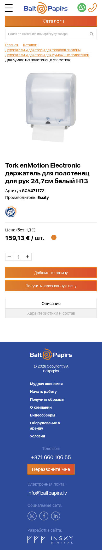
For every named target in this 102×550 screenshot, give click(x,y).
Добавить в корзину (51, 273)
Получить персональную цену (51, 286)
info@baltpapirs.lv (47, 493)
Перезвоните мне (51, 469)
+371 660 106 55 (51, 457)
